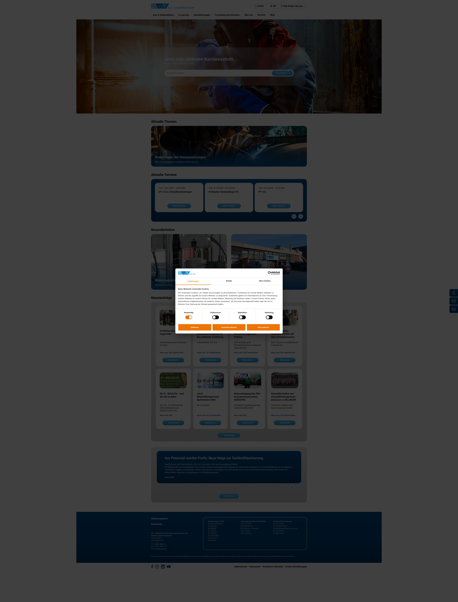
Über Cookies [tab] (265, 281)
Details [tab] (229, 281)
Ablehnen (195, 327)
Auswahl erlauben (229, 327)
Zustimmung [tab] (193, 281)
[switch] (215, 317)
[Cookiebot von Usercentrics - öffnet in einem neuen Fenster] (269, 273)
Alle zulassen (263, 327)
